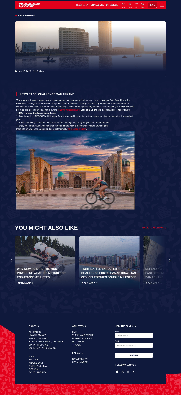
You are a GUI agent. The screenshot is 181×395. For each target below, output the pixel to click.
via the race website (76, 129)
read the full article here (69, 110)
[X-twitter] (122, 371)
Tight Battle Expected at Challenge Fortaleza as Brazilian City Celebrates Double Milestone (108, 273)
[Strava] (133, 371)
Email (117, 341)
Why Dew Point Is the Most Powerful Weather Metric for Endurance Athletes (41, 273)
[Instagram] (128, 371)
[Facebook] (117, 371)
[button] (11, 260)
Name (117, 331)
